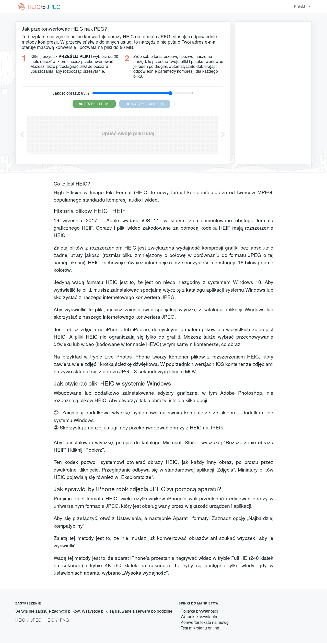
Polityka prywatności (199, 611)
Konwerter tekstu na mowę (205, 622)
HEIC (20, 620)
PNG (64, 620)
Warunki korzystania (199, 617)
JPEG (36, 620)
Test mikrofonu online (200, 628)
